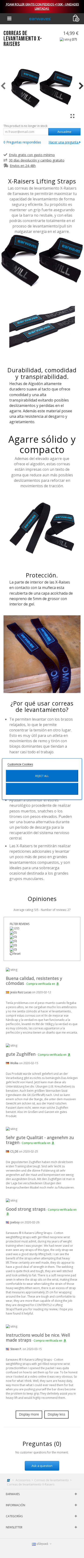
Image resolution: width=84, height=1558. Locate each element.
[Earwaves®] (40, 18)
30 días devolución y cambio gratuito (36, 160)
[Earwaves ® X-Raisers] (42, 85)
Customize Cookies (20, 764)
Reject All (42, 776)
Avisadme (64, 132)
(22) (16, 928)
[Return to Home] (9, 1480)
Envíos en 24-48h (23, 165)
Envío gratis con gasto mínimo (32, 155)
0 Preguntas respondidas (22, 142)
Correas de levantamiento (51, 1480)
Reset (17, 954)
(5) (15, 932)
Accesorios (23, 1480)
